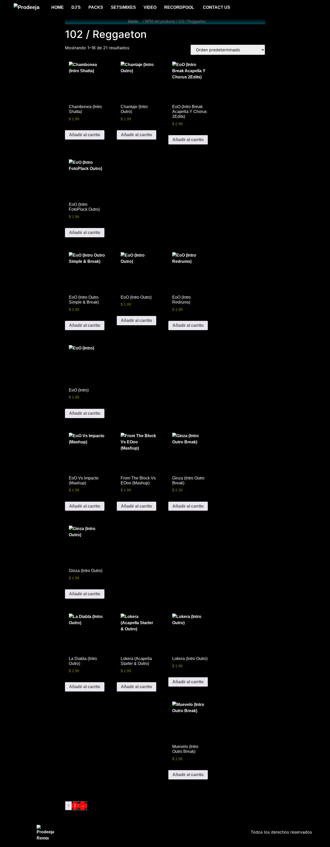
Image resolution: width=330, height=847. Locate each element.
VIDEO (150, 7)
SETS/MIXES (123, 7)
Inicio (133, 21)
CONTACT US (216, 7)
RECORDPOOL (179, 7)
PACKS (95, 7)
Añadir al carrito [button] (84, 135)
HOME (57, 7)
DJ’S (76, 7)
